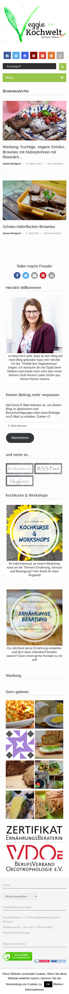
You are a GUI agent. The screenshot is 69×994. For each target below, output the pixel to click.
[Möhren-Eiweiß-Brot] (49, 745)
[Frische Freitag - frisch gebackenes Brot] (20, 805)
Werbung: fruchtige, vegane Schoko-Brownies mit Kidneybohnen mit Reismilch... (34, 152)
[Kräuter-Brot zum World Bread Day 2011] (20, 775)
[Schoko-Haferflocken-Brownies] (34, 200)
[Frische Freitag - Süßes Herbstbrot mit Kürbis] (49, 805)
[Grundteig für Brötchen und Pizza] (20, 745)
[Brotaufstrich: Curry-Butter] (49, 715)
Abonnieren (20, 438)
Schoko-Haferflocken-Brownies (29, 227)
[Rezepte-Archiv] (49, 775)
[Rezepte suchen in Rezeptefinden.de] (17, 961)
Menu (9, 77)
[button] (17, 275)
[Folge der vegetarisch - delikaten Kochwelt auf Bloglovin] (20, 485)
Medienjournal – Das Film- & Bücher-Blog (28, 927)
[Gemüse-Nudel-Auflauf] (20, 715)
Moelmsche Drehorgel (16, 932)
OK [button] (48, 984)
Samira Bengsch (12, 163)
